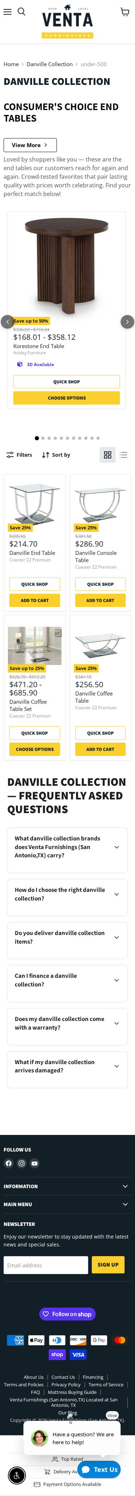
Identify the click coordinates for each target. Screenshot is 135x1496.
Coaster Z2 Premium (30, 560)
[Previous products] (7, 322)
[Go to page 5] (61, 438)
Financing (93, 1377)
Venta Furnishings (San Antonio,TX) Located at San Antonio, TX (64, 1402)
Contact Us (63, 1377)
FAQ (35, 1392)
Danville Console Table (96, 556)
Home (11, 64)
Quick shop (66, 382)
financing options (68, 1000)
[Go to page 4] (55, 438)
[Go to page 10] (92, 438)
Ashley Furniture (29, 353)
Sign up (108, 1264)
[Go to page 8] (79, 438)
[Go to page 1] (37, 438)
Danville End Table (32, 552)
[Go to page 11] (98, 438)
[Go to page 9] (85, 438)
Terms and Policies (24, 1384)
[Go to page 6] (67, 438)
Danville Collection (50, 64)
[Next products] (127, 322)
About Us (34, 1377)
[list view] (123, 455)
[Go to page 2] (43, 438)
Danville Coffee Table (94, 697)
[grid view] (108, 455)
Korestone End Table (38, 346)
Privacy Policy (66, 1384)
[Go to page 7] (73, 438)
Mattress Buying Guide (72, 1392)
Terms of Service (106, 1384)
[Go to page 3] (49, 438)
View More (26, 145)
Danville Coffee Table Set (28, 705)
